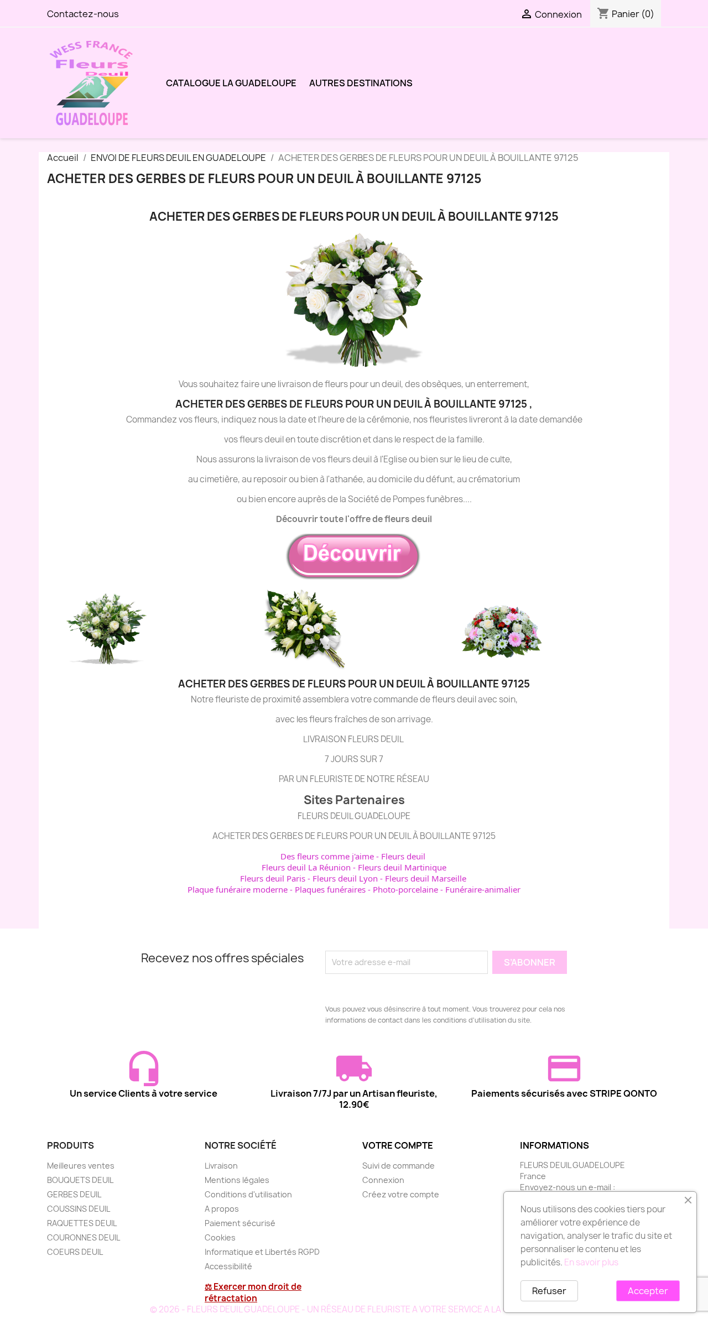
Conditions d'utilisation (248, 1194)
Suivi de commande (398, 1165)
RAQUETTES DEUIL (82, 1223)
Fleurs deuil (403, 856)
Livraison (221, 1165)
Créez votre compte (400, 1194)
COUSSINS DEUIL (78, 1208)
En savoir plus (591, 1262)
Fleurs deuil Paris (272, 878)
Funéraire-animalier (482, 889)
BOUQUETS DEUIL (80, 1180)
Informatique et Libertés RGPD (262, 1252)
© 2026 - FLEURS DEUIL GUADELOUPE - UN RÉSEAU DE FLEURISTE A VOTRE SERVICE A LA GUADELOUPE (354, 1309)
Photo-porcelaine (405, 889)
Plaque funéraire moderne (238, 889)
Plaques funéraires (330, 889)
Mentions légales (237, 1180)
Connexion (383, 1180)
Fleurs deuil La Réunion (306, 867)
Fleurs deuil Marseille (425, 878)
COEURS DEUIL (75, 1252)
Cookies (220, 1237)
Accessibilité (228, 1266)
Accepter (648, 1291)
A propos (222, 1208)
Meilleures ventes (80, 1165)
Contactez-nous (83, 14)
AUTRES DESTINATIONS (361, 83)
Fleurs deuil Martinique (402, 867)
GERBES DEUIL (74, 1194)
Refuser (549, 1291)
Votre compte (397, 1145)
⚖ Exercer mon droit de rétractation (253, 1292)
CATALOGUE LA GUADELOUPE (231, 83)
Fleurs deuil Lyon (345, 878)
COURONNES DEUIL (83, 1237)
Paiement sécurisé (240, 1223)
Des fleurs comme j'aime (327, 856)
